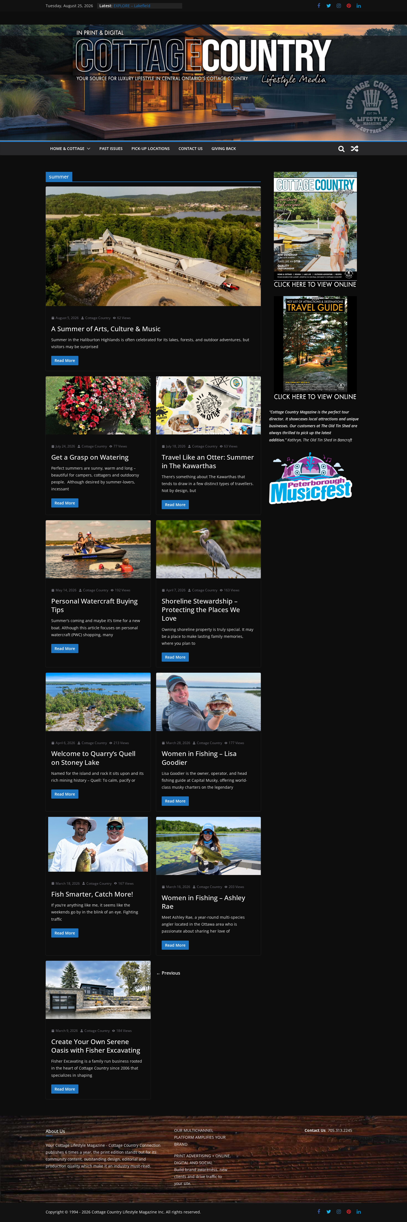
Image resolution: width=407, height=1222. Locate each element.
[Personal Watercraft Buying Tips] (98, 549)
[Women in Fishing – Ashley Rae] (208, 846)
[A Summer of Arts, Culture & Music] (153, 246)
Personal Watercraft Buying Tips (94, 605)
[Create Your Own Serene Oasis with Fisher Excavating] (98, 990)
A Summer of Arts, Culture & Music (106, 328)
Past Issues (111, 148)
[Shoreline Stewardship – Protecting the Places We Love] (208, 549)
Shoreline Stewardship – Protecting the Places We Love (201, 609)
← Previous (168, 973)
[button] (87, 148)
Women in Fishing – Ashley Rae (203, 902)
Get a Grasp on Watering (89, 457)
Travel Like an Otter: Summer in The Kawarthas (208, 461)
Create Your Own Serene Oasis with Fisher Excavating (95, 1046)
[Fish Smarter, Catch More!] (98, 844)
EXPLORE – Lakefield (132, 5)
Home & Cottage (67, 148)
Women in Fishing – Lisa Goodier (199, 758)
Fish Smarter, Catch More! (92, 894)
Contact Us (191, 148)
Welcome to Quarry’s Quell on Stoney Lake (93, 758)
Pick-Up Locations (151, 148)
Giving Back (224, 148)
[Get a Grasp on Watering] (98, 405)
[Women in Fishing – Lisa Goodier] (208, 702)
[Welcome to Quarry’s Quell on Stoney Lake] (98, 702)
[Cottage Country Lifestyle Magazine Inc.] (203, 28)
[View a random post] (354, 148)
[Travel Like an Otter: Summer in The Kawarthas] (208, 405)
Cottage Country (97, 317)
